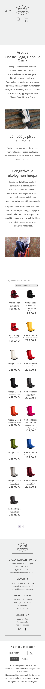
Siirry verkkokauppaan (22, 599)
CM (31, 653)
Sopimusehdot (22, 622)
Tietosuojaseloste (23, 625)
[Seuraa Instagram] (19, 629)
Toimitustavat (22, 608)
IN (35, 653)
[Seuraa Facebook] (25, 629)
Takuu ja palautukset (22, 602)
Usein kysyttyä (22, 619)
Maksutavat (22, 605)
